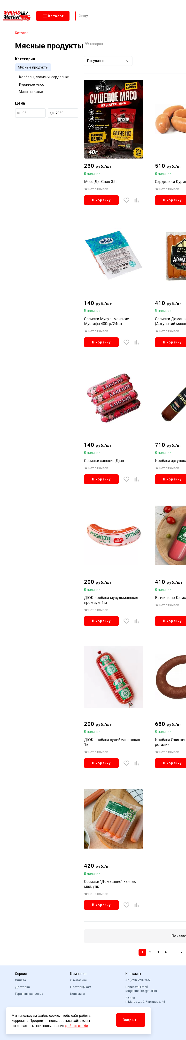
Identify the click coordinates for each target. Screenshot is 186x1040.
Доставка (22, 987)
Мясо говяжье (31, 92)
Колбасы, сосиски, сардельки (44, 77)
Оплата (20, 980)
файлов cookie (76, 1026)
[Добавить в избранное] (126, 200)
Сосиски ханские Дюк (104, 460)
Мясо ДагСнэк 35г (100, 181)
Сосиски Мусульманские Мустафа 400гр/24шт (106, 321)
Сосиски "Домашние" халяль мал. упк (110, 884)
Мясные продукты (33, 67)
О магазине (78, 980)
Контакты (77, 993)
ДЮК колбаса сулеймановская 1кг (112, 742)
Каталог (21, 33)
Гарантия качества (29, 993)
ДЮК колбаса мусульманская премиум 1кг (111, 600)
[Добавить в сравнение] (136, 200)
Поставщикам (80, 987)
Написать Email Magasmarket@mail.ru (141, 989)
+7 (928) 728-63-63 (138, 980)
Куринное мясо (31, 84)
